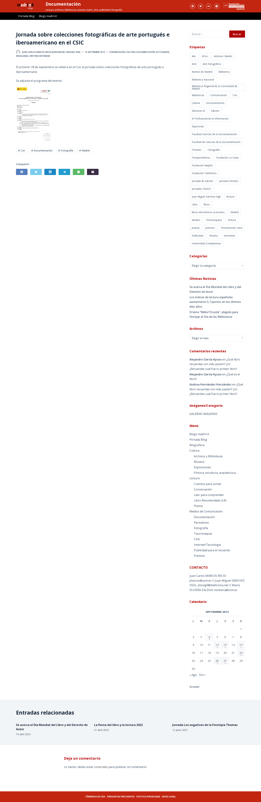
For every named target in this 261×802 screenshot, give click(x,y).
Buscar (237, 34)
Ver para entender (39, 55)
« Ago (193, 675)
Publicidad (197, 235)
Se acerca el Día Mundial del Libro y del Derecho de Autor (215, 289)
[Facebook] (192, 6)
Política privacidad (148, 796)
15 (241, 644)
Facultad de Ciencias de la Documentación (216, 142)
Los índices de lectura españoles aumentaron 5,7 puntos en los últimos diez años (215, 302)
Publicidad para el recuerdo (212, 550)
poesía (195, 227)
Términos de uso (95, 796)
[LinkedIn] (50, 172)
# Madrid (84, 150)
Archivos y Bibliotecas (208, 456)
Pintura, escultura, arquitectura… (216, 473)
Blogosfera (196, 445)
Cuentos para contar (207, 484)
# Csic (21, 150)
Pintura (232, 220)
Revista (213, 235)
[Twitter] (200, 6)
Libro (195, 204)
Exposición (198, 126)
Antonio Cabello (223, 56)
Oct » (202, 675)
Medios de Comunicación (205, 511)
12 (217, 644)
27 (225, 660)
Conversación (117, 52)
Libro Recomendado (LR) (210, 500)
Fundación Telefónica (204, 173)
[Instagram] (216, 6)
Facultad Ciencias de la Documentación (214, 134)
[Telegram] (64, 172)
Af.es (205, 56)
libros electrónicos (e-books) (208, 212)
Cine (197, 539)
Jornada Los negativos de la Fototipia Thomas (205, 725)
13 (225, 644)
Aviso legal (169, 796)
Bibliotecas (198, 95)
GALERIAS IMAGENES (203, 414)
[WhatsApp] (78, 172)
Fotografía (162, 52)
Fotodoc (197, 149)
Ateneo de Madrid (202, 71)
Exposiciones (202, 467)
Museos (199, 462)
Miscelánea (22, 55)
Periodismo (201, 523)
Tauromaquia (203, 533)
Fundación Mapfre (202, 165)
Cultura (130, 52)
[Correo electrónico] (93, 172)
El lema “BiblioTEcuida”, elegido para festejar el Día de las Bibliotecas (213, 314)
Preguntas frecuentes (121, 796)
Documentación (63, 4)
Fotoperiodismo (201, 157)
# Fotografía (65, 150)
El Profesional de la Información (210, 118)
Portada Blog (26, 16)
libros (207, 204)
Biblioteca (224, 71)
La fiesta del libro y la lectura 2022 (118, 725)
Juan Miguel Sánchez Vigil (206, 196)
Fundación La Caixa (227, 157)
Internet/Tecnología (207, 545)
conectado (101, 767)
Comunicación (218, 95)
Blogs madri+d (48, 16)
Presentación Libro (232, 227)
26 (217, 660)
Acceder (194, 687)
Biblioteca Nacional (203, 79)
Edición (215, 110)
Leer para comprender (209, 495)
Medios (196, 220)
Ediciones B (198, 110)
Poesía (198, 506)
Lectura (194, 478)
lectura (230, 196)
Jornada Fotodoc (228, 181)
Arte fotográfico (212, 64)
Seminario (229, 235)
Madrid (234, 212)
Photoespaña (214, 220)
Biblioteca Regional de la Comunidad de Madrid (214, 87)
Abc (194, 56)
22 (241, 652)
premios (210, 227)
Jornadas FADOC (201, 188)
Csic (235, 95)
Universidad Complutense (206, 243)
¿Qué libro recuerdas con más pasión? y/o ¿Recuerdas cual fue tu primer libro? (214, 364)
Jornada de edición (202, 181)
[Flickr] (208, 6)
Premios (199, 556)
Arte (194, 64)
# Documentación (41, 150)
